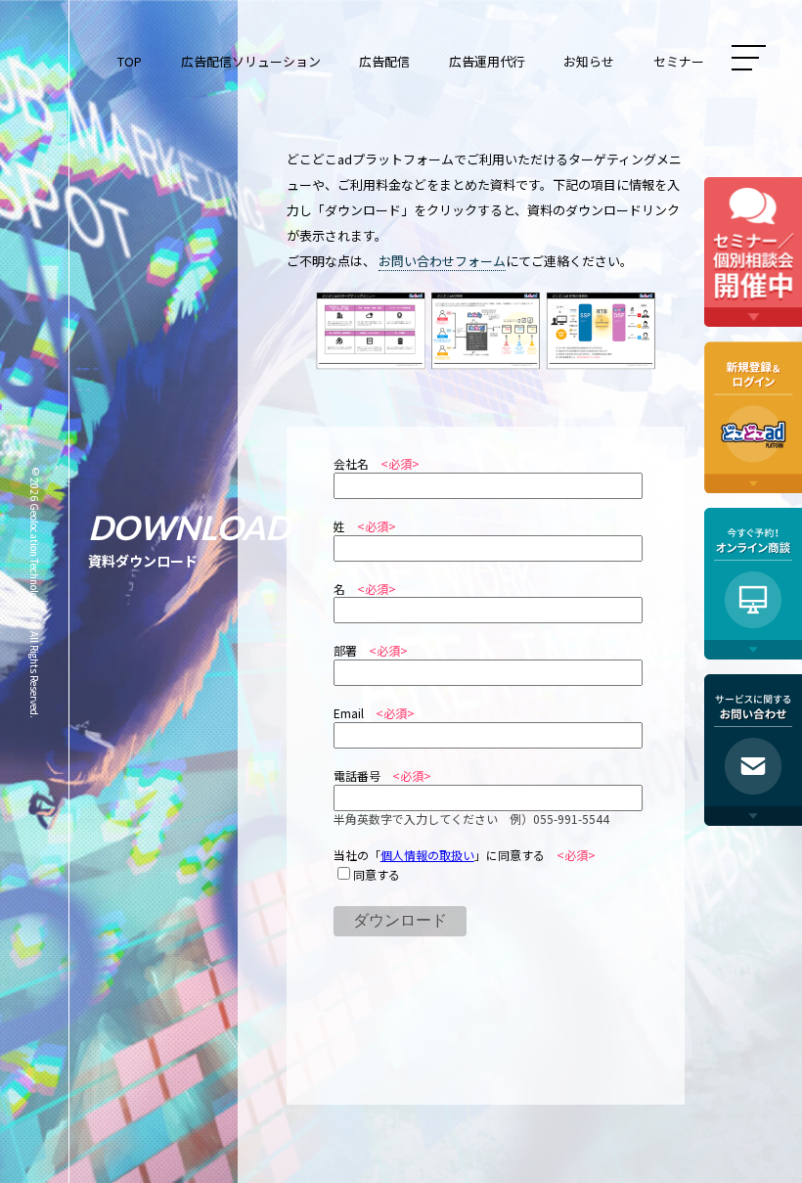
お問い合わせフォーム (442, 260)
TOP (129, 61)
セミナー (678, 61)
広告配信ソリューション (251, 61)
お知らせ (588, 61)
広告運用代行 (487, 61)
